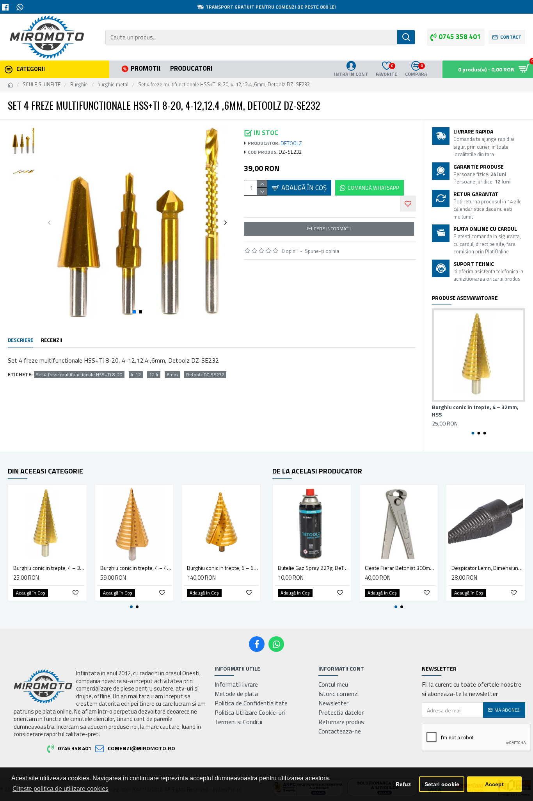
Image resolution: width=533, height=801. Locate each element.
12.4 (153, 374)
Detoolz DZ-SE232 (205, 374)
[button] (49, 222)
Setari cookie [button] (442, 784)
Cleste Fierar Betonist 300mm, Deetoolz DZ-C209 (400, 567)
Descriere (20, 340)
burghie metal (113, 84)
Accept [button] (494, 784)
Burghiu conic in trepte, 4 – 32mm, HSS (475, 411)
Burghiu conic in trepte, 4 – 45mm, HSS (136, 567)
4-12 (136, 374)
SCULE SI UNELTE (41, 84)
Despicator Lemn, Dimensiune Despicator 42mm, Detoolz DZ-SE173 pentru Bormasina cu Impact (487, 567)
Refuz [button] (403, 784)
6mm (172, 374)
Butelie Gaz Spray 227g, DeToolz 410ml (313, 567)
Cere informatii (332, 228)
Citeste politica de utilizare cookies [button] (60, 788)
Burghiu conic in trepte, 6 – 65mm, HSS (222, 567)
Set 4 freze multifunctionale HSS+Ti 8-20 (79, 374)
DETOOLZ (291, 143)
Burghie (79, 84)
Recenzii (51, 340)
